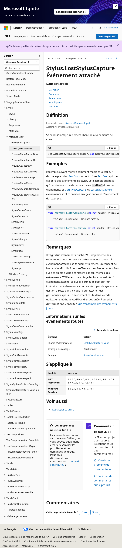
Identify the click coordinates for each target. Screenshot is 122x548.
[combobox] (22, 61)
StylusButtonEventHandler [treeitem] (20, 297)
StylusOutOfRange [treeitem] (21, 256)
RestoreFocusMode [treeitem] (16, 78)
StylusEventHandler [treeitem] (16, 337)
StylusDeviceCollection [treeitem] (18, 314)
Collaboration (97, 536)
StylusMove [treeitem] (17, 250)
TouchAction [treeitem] (12, 469)
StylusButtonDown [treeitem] (21, 210)
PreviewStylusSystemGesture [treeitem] (24, 196)
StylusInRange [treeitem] (19, 239)
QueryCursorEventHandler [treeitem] (20, 72)
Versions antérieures (64, 536)
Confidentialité (10, 541)
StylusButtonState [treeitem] (15, 302)
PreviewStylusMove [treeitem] (21, 183)
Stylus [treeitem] (12, 113)
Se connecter (111, 27)
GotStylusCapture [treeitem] (20, 142)
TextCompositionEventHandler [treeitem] (22, 451)
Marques (26, 545)
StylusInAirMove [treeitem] (20, 233)
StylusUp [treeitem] (16, 268)
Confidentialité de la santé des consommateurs (49, 541)
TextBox (73, 176)
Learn (50, 58)
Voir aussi (54, 106)
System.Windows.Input (77, 122)
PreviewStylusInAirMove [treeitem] (24, 171)
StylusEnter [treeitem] (17, 227)
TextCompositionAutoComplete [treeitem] (22, 440)
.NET (59, 58)
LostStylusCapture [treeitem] (21, 148)
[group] (82, 154)
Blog (81, 536)
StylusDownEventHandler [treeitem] (19, 326)
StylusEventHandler (94, 354)
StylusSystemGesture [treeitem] (22, 262)
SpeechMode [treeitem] (13, 96)
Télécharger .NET (107, 36)
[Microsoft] (6, 28)
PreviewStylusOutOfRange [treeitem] (25, 188)
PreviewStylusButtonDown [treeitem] (25, 154)
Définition (54, 89)
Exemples (54, 94)
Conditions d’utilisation (93, 541)
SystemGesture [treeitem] (14, 399)
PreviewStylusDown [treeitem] (21, 165)
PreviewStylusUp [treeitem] (20, 204)
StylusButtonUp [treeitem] (19, 216)
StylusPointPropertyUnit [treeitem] (19, 378)
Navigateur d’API (74, 58)
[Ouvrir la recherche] (100, 28)
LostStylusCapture (101, 189)
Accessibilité (9, 545)
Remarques (55, 98)
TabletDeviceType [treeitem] (15, 422)
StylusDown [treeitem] (17, 221)
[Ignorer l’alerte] (115, 6)
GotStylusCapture (75, 189)
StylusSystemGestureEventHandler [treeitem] (22, 391)
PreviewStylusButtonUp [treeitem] (23, 159)
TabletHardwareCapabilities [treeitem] (21, 428)
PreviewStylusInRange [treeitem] (23, 177)
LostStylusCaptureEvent (96, 342)
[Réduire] (39, 55)
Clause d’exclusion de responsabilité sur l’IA (26, 536)
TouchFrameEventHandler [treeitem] (20, 492)
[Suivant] (92, 28)
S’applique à (55, 102)
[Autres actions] (116, 58)
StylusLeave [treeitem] (17, 244)
